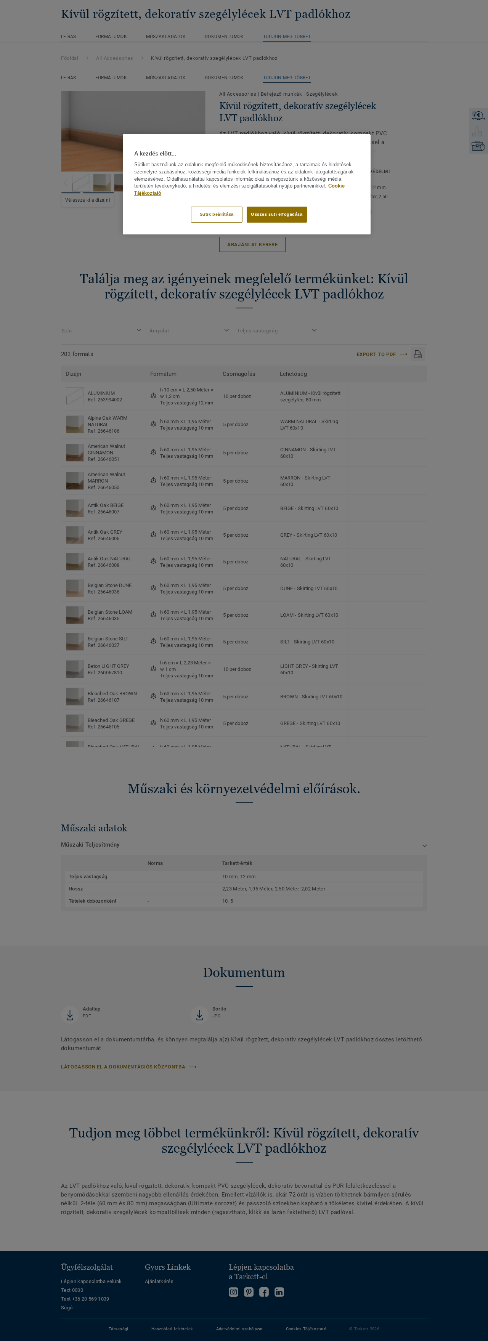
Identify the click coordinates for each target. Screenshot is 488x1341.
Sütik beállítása (217, 214)
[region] (247, 184)
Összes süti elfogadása (277, 214)
